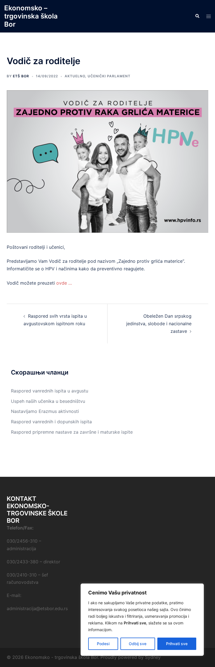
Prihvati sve (177, 643)
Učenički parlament (109, 76)
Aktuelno (75, 76)
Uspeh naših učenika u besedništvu (48, 401)
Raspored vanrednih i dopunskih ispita (51, 421)
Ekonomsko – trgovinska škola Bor (31, 16)
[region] (142, 620)
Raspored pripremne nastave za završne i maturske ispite (72, 432)
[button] (197, 16)
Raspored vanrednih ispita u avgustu (49, 391)
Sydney (153, 657)
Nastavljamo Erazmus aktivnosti (45, 411)
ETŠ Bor (21, 76)
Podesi (103, 643)
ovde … (64, 283)
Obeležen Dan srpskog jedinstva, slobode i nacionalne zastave (158, 323)
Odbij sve (137, 643)
